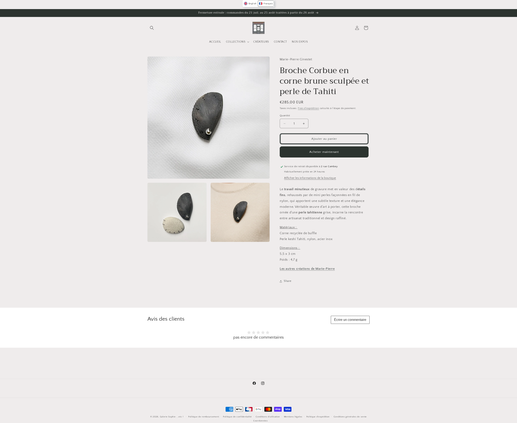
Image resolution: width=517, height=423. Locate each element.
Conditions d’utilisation (268, 417)
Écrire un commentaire (350, 319)
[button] (151, 27)
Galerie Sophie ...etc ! (172, 417)
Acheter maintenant (324, 152)
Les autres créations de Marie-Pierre (307, 269)
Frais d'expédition (308, 108)
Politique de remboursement (203, 417)
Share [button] (287, 281)
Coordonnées (260, 421)
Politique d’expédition (318, 417)
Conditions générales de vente (350, 417)
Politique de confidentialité (237, 417)
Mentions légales (293, 417)
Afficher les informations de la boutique (310, 178)
